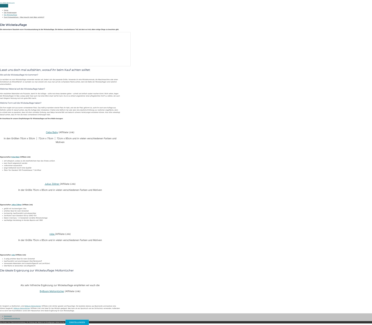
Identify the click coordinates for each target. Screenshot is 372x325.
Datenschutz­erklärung (12, 318)
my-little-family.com (7, 3)
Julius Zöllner (52, 184)
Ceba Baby (52, 132)
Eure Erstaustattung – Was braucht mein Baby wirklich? (24, 17)
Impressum (8, 316)
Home (6, 10)
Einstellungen (77, 322)
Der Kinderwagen (10, 12)
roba (52, 234)
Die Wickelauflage (10, 15)
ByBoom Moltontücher (52, 291)
